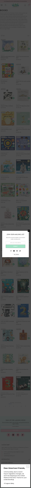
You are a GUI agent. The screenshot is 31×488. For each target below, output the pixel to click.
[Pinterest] (17, 250)
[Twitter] (20, 250)
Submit (15, 246)
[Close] (29, 231)
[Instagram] (14, 250)
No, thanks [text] (16, 254)
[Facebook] (10, 250)
